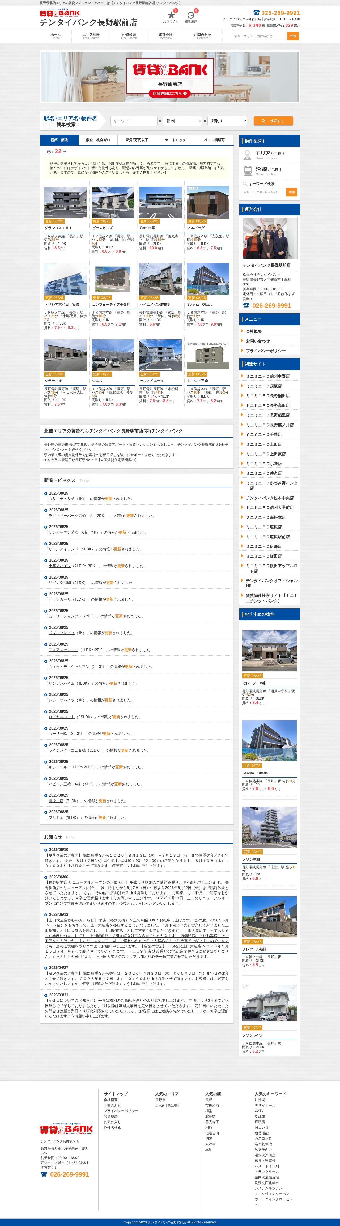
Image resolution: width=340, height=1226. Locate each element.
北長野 (210, 1116)
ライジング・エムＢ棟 (67, 750)
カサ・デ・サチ (62, 498)
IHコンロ (262, 1127)
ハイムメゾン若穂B (155, 304)
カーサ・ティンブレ (65, 616)
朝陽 (208, 1138)
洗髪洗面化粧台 (267, 1183)
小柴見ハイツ (60, 565)
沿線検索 (129, 36)
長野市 (160, 1100)
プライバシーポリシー (121, 1111)
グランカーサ (60, 599)
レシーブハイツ (62, 700)
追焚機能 (262, 1133)
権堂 (274, 867)
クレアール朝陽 (255, 949)
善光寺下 (212, 1122)
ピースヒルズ (102, 228)
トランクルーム (267, 1171)
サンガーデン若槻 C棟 (68, 532)
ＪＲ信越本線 (102, 236)
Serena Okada (199, 304)
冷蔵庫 (260, 1116)
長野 (72, 236)
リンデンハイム (62, 683)
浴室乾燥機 (263, 1144)
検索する (277, 121)
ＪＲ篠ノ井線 (54, 236)
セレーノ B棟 (254, 683)
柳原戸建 (56, 800)
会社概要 (111, 1100)
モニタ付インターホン (272, 1193)
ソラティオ (53, 381)
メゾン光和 (251, 859)
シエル (97, 381)
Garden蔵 (147, 228)
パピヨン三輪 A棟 (65, 784)
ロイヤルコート (62, 716)
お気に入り (171, 16)
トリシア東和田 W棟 (62, 304)
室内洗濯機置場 (267, 1177)
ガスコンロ (263, 1138)
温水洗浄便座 (265, 1155)
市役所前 (212, 1105)
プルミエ (56, 817)
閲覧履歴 (191, 16)
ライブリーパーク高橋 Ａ (71, 515)
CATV (259, 1111)
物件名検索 (112, 1127)
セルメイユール (152, 381)
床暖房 (260, 1122)
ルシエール (58, 767)
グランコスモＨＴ (58, 228)
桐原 (208, 1127)
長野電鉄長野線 (151, 236)
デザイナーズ (265, 1105)
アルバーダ (196, 228)
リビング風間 (60, 582)
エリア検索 (91, 36)
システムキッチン (268, 1188)
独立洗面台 (263, 1149)
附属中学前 (279, 691)
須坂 (171, 312)
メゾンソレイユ (62, 632)
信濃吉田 (212, 1133)
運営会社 (165, 36)
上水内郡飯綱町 (167, 1105)
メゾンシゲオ (253, 1035)
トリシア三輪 (197, 381)
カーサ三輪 (58, 733)
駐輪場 (260, 1100)
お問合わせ (202, 36)
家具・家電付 (265, 1160)
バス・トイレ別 (267, 1166)
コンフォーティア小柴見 (111, 304)
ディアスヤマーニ (63, 649)
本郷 (208, 1149)
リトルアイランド (63, 549)
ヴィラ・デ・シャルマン (69, 666)
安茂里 (217, 236)
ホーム (55, 36)
